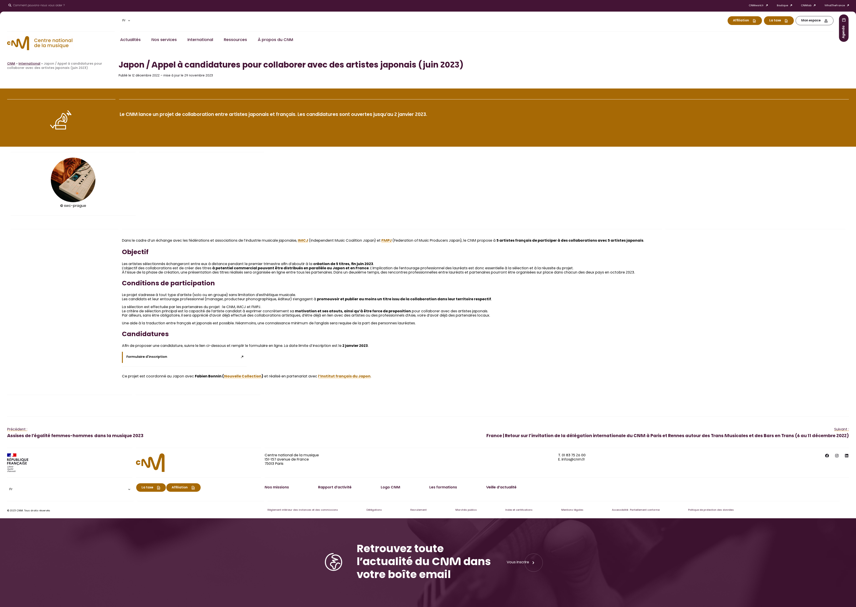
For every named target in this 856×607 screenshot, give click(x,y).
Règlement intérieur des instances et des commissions (303, 510)
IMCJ (303, 241)
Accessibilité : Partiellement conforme (636, 510)
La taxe (775, 20)
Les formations (443, 487)
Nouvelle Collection (242, 376)
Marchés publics (466, 510)
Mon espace (811, 20)
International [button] (200, 40)
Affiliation (741, 20)
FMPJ (386, 241)
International (29, 64)
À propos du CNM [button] (275, 40)
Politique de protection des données (711, 510)
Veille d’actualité (501, 487)
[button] (126, 20)
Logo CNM (390, 487)
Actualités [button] (130, 40)
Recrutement (418, 510)
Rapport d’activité (335, 487)
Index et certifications (519, 510)
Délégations (374, 510)
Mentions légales (572, 510)
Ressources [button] (235, 40)
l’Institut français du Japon (344, 376)
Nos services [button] (164, 40)
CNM (11, 64)
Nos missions (277, 487)
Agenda (843, 31)
